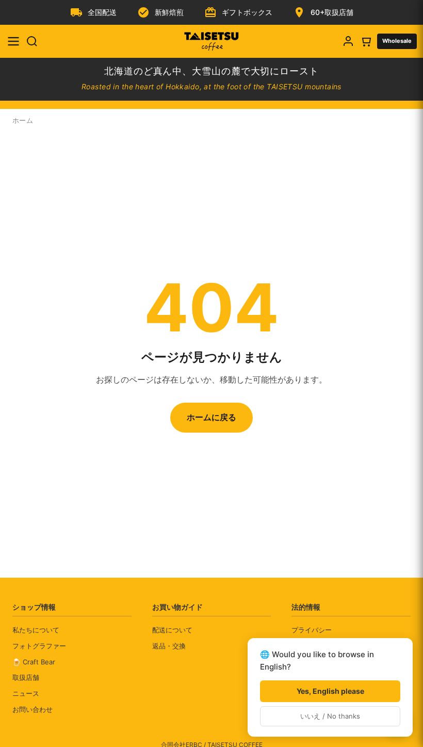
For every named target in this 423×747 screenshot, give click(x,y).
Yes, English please (330, 691)
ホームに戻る (211, 417)
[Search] (32, 41)
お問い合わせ (32, 709)
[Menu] (13, 41)
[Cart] (366, 41)
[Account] (348, 41)
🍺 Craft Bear (33, 662)
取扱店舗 (25, 677)
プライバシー (311, 630)
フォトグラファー (39, 646)
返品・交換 (169, 646)
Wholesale (397, 40)
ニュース (25, 693)
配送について (172, 630)
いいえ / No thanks (330, 716)
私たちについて (35, 630)
